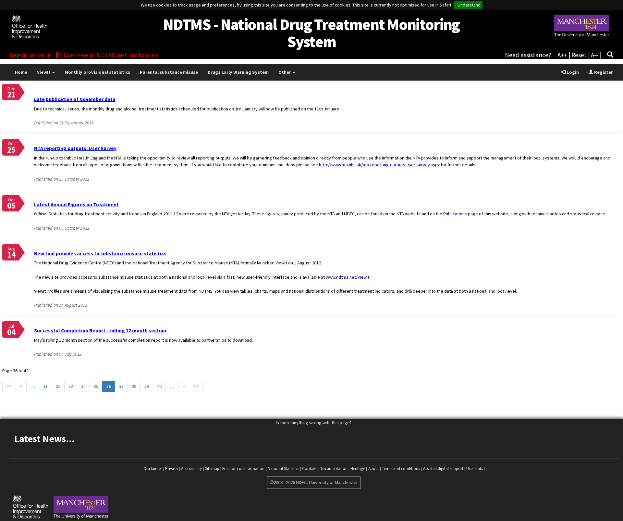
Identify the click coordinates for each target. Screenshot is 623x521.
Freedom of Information (243, 468)
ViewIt (44, 72)
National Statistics (283, 468)
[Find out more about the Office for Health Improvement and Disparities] (50, 22)
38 (134, 386)
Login (572, 72)
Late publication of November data (75, 99)
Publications (455, 214)
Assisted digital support (443, 468)
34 (83, 386)
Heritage (357, 468)
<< (9, 386)
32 (58, 386)
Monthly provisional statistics (97, 72)
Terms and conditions (401, 468)
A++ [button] (562, 55)
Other (285, 72)
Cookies (309, 468)
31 (45, 386)
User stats (474, 468)
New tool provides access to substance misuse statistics (100, 253)
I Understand (468, 5)
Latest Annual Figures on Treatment (76, 204)
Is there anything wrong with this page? (314, 423)
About (373, 468)
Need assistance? (528, 55)
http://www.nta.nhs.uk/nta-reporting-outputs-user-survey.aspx (379, 165)
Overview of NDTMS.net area (110, 55)
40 (159, 386)
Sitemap (212, 468)
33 (70, 386)
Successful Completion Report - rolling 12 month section (100, 330)
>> (195, 386)
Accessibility (191, 468)
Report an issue (30, 55)
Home (21, 72)
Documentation (334, 468)
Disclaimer (153, 468)
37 (121, 386)
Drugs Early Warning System (238, 72)
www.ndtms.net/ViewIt (347, 277)
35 (96, 386)
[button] (610, 55)
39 (146, 386)
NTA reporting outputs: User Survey (75, 148)
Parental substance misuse (169, 72)
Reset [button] (579, 55)
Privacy (171, 468)
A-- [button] (594, 55)
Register (603, 72)
